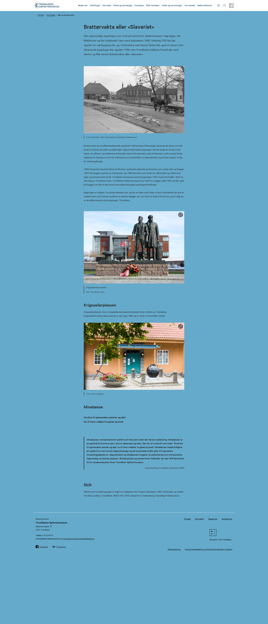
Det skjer (107, 5)
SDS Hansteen (152, 5)
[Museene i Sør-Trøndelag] (231, 6)
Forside (41, 15)
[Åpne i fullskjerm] (180, 214)
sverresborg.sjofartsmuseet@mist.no (78, 538)
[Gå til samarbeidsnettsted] (220, 532)
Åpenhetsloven (174, 549)
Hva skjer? (199, 518)
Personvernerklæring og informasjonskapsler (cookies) (208, 549)
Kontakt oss (227, 518)
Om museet (190, 5)
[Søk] (224, 6)
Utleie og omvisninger (172, 5)
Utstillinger (95, 5)
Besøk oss (82, 5)
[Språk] (218, 5)
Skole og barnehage (122, 5)
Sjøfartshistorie (204, 5)
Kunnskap (139, 5)
